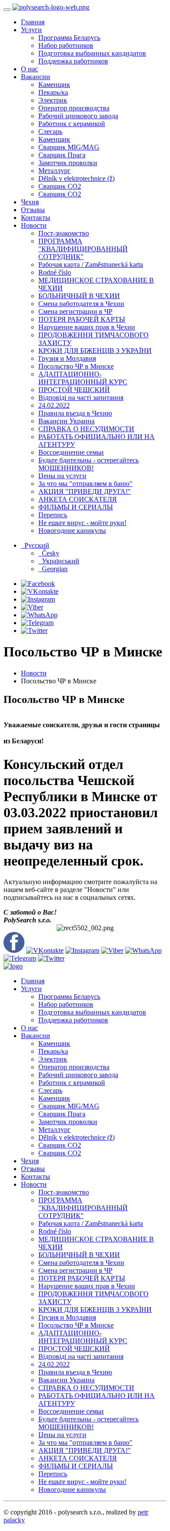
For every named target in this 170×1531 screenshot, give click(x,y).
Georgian (53, 568)
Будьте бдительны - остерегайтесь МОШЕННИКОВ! (88, 464)
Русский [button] (35, 545)
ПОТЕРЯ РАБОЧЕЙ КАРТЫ (81, 319)
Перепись (52, 515)
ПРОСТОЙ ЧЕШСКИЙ (74, 389)
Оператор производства (73, 108)
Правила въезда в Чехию (75, 413)
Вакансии (35, 76)
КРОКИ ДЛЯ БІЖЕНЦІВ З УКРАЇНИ (95, 350)
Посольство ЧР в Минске (76, 366)
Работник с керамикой (71, 123)
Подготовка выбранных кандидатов (92, 53)
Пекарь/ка (53, 92)
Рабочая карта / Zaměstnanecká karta (90, 264)
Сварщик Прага (61, 155)
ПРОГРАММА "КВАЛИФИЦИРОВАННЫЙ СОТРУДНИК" (83, 248)
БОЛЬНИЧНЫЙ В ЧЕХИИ (79, 296)
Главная (32, 22)
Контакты (35, 217)
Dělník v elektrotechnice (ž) (76, 178)
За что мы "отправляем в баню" (85, 483)
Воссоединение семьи (71, 452)
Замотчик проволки (67, 162)
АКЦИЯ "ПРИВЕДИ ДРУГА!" (84, 491)
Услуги (31, 29)
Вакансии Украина (66, 421)
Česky (48, 553)
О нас (29, 69)
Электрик (52, 100)
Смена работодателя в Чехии (81, 303)
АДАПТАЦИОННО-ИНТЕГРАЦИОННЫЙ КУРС (82, 378)
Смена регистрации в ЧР (75, 311)
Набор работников (65, 45)
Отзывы (33, 209)
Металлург (54, 170)
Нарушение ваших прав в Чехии (86, 327)
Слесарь (50, 131)
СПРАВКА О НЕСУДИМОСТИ (86, 429)
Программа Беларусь (69, 37)
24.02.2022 (54, 405)
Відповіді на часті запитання (80, 397)
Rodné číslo (54, 272)
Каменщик (54, 84)
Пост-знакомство (63, 233)
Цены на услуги (62, 475)
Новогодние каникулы (72, 530)
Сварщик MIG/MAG (68, 147)
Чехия (30, 202)
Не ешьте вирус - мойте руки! (82, 522)
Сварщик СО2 (59, 186)
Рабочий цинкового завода (78, 116)
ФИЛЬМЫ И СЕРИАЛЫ (75, 507)
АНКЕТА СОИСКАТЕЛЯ (77, 499)
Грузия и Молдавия (67, 358)
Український (58, 561)
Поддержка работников (73, 61)
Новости (34, 225)
